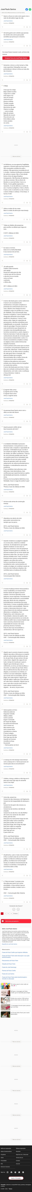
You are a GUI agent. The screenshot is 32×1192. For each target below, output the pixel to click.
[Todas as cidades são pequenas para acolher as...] (27, 242)
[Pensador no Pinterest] (15, 1172)
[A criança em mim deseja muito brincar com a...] (27, 772)
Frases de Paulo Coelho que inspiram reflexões (15, 952)
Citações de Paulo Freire (8, 964)
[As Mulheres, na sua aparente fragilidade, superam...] (27, 202)
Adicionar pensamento (12, 921)
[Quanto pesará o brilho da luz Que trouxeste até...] (27, 438)
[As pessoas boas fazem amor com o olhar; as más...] (27, 421)
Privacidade (3, 1160)
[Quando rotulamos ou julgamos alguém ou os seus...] (27, 583)
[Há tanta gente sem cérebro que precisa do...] (27, 45)
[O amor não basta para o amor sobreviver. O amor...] (27, 384)
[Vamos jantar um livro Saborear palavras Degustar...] (27, 754)
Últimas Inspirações (20, 1148)
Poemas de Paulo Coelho (9, 970)
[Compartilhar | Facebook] (26, 9)
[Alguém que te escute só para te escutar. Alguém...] (27, 704)
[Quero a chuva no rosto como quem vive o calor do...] (27, 27)
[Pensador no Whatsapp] (19, 1172)
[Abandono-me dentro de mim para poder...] (27, 535)
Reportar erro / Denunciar (22, 1154)
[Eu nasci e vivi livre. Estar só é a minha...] (27, 260)
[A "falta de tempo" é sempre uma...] (27, 902)
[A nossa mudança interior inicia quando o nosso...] (27, 646)
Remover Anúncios (5, 1166)
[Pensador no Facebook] (11, 1172)
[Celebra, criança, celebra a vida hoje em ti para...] (27, 791)
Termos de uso (19, 1157)
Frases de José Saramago (9, 967)
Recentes (18, 1151)
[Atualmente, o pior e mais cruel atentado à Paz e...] (27, 875)
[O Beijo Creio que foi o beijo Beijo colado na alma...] (27, 132)
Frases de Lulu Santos (8, 974)
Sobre (2, 1157)
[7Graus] (10, 1188)
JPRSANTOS (11, 23)
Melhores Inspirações (6, 1148)
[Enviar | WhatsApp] (30, 9)
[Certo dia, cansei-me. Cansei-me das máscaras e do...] (27, 849)
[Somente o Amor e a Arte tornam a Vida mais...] (27, 80)
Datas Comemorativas (6, 1151)
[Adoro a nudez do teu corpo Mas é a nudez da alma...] (27, 219)
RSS (2, 1163)
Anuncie (18, 1163)
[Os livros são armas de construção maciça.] (27, 512)
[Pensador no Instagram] (7, 1172)
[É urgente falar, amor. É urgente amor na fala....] (27, 404)
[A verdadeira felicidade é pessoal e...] (27, 495)
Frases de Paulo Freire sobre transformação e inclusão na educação (14, 978)
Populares (3, 1154)
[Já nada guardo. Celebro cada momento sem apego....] (27, 295)
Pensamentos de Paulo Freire (10, 960)
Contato (18, 1160)
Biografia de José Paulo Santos (9, 944)
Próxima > (15, 913)
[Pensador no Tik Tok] (23, 1172)
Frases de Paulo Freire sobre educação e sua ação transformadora (15, 956)
